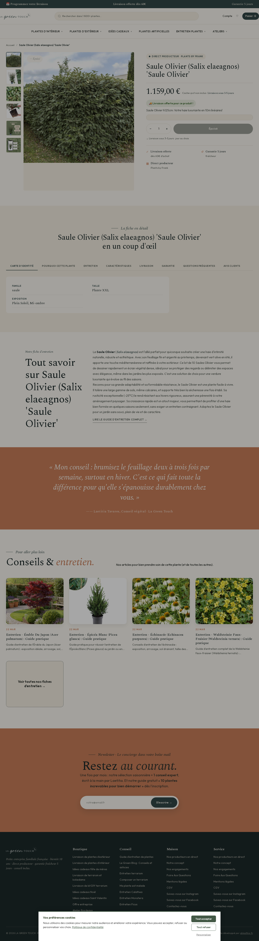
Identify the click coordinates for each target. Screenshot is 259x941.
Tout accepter (203, 918)
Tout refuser (204, 927)
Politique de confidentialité (88, 927)
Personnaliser (203, 934)
